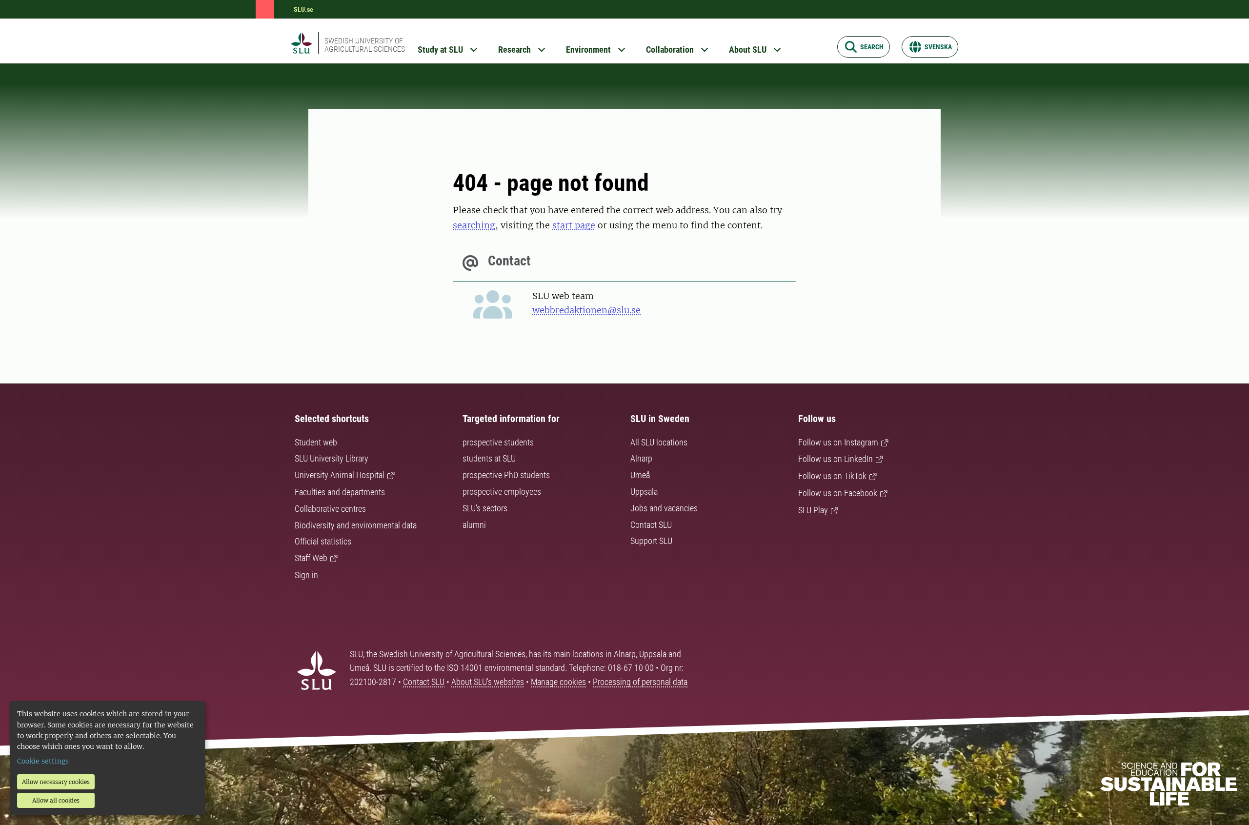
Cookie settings (43, 761)
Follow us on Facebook (837, 493)
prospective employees (502, 491)
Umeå (640, 475)
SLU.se (303, 9)
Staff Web (311, 558)
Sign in (306, 575)
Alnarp (641, 458)
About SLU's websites (487, 682)
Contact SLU (651, 525)
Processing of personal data (640, 682)
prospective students (498, 442)
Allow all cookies (56, 800)
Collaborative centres (330, 508)
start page (573, 225)
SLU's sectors (485, 508)
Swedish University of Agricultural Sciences (364, 45)
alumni (474, 525)
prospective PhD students (506, 475)
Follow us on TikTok (832, 476)
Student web (316, 442)
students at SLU (489, 458)
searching (474, 225)
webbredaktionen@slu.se (586, 310)
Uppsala (644, 491)
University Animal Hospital (339, 475)
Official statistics (323, 541)
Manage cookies (558, 682)
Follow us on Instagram (838, 442)
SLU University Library (331, 458)
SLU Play (813, 510)
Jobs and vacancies (664, 508)
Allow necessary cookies (56, 781)
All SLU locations (658, 442)
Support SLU (651, 541)
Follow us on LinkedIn (835, 459)
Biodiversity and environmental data (356, 525)
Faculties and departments (340, 492)
